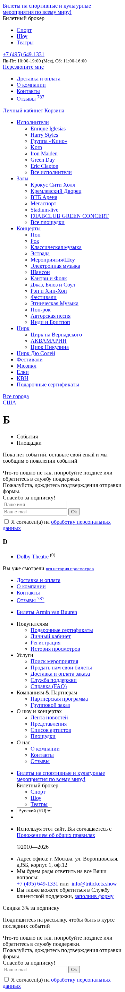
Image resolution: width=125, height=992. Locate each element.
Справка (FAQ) (49, 686)
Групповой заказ (50, 705)
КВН (22, 378)
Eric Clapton (44, 166)
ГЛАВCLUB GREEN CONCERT (70, 216)
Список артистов (51, 730)
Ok (74, 511)
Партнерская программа (59, 699)
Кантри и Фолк (49, 278)
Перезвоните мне (23, 67)
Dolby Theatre (33, 556)
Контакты (28, 91)
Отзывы (30, 99)
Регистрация (45, 642)
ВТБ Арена (44, 197)
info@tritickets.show (94, 884)
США (9, 402)
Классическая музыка (56, 247)
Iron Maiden (44, 153)
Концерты (29, 228)
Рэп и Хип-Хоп (49, 291)
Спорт (24, 30)
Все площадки (48, 222)
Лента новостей (49, 717)
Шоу (22, 36)
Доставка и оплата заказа (60, 674)
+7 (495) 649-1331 (37, 884)
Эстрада (40, 253)
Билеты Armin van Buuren (47, 612)
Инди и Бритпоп (50, 322)
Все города (16, 396)
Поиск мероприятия (54, 661)
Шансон (40, 272)
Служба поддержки (54, 680)
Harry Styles (44, 135)
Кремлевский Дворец (56, 191)
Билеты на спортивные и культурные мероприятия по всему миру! (47, 9)
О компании (31, 85)
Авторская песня (50, 316)
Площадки (43, 736)
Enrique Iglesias (48, 128)
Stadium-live (44, 210)
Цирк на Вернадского (56, 334)
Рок (35, 241)
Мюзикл (26, 366)
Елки (23, 372)
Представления (49, 724)
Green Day (43, 160)
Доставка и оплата (38, 79)
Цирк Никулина (50, 347)
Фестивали (44, 297)
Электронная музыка (55, 266)
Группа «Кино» (49, 141)
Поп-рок (41, 310)
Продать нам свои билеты (61, 667)
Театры (25, 42)
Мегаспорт (43, 203)
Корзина (54, 110)
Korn (36, 147)
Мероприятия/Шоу (53, 260)
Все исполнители (51, 172)
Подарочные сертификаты (48, 384)
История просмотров (55, 649)
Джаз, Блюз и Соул (53, 285)
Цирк (23, 328)
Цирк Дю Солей (36, 353)
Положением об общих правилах (56, 835)
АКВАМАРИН (49, 341)
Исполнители (33, 122)
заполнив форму (94, 896)
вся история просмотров (70, 568)
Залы (22, 178)
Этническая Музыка (54, 303)
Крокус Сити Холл (53, 185)
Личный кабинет (23, 110)
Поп (36, 235)
